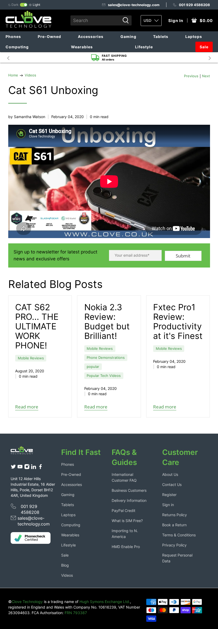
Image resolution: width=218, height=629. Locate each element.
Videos (30, 75)
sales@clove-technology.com (134, 5)
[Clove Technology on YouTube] (20, 468)
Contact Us (172, 484)
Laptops (193, 36)
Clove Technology (27, 601)
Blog (65, 565)
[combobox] (95, 20)
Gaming (128, 36)
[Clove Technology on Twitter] (13, 468)
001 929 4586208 (194, 5)
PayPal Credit (123, 510)
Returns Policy (174, 514)
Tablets (160, 36)
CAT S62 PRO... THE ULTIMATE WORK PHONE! (36, 326)
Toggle (23, 5)
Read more (26, 407)
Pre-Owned (49, 36)
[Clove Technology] (24, 451)
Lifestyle (144, 47)
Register (169, 494)
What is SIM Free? (127, 520)
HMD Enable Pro (126, 546)
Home (13, 75)
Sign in (168, 504)
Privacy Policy (174, 545)
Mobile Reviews (31, 358)
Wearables (82, 47)
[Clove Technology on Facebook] (40, 468)
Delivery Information (129, 500)
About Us (170, 474)
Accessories (90, 36)
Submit (183, 256)
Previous (191, 76)
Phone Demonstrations (106, 358)
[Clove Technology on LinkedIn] (33, 468)
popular (93, 367)
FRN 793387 (76, 612)
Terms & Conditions (179, 535)
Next (209, 57)
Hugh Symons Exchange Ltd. (104, 601)
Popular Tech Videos (104, 376)
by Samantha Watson (26, 117)
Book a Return (174, 525)
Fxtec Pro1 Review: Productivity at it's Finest (178, 321)
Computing (17, 47)
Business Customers (129, 490)
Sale (204, 47)
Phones (13, 36)
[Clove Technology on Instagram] (27, 468)
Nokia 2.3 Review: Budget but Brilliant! (107, 321)
